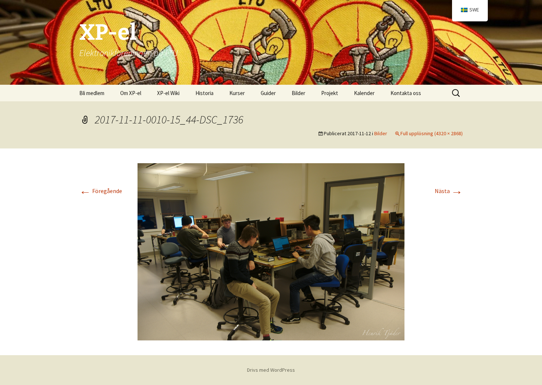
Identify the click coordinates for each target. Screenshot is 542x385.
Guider (268, 93)
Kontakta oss (405, 93)
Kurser (237, 93)
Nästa (449, 191)
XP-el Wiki (168, 93)
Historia (204, 93)
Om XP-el (130, 93)
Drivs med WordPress (271, 370)
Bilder (298, 93)
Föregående (100, 191)
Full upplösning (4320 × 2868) (431, 133)
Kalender (364, 93)
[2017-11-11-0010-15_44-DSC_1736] (271, 251)
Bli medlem (91, 93)
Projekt (329, 93)
